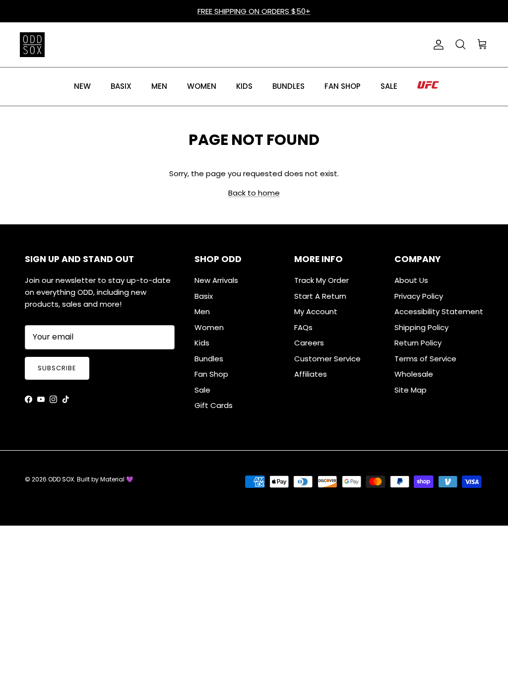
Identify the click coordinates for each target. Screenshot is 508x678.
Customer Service (327, 358)
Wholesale (413, 374)
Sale (202, 390)
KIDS (244, 86)
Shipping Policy (421, 327)
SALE (389, 86)
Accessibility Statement (438, 311)
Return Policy (418, 343)
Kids (201, 343)
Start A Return (320, 296)
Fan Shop (211, 374)
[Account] (436, 45)
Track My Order (321, 280)
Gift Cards (213, 405)
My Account (315, 311)
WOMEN (201, 86)
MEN (159, 86)
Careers (309, 343)
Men (202, 311)
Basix (203, 296)
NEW (82, 86)
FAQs (303, 327)
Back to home (254, 193)
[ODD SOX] (32, 44)
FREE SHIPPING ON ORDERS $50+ (254, 11)
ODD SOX (61, 479)
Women (209, 327)
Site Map (410, 390)
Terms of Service (425, 358)
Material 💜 (116, 479)
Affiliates (310, 374)
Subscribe (57, 368)
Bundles (208, 358)
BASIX (121, 86)
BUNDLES (288, 86)
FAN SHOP (342, 86)
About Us (411, 280)
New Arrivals (216, 280)
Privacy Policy (418, 296)
